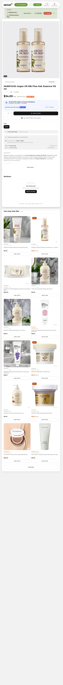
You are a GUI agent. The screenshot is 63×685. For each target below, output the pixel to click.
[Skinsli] (8, 4)
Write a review (31, 193)
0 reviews (16, 93)
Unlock (48, 13)
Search (38, 4)
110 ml (6, 128)
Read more (30, 169)
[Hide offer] (53, 13)
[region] (30, 51)
